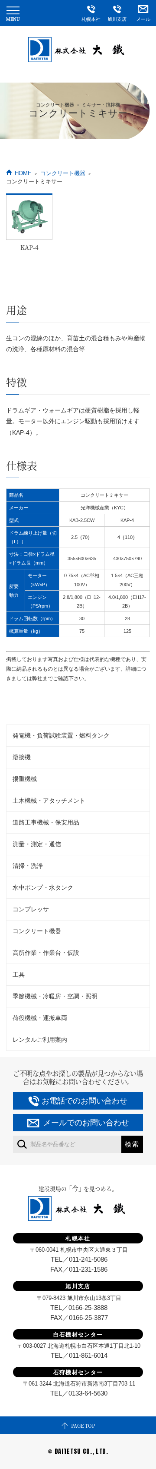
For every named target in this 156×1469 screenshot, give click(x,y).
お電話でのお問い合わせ (84, 1101)
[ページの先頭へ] (78, 1425)
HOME (23, 173)
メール (143, 19)
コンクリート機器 (62, 173)
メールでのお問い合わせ (86, 1122)
